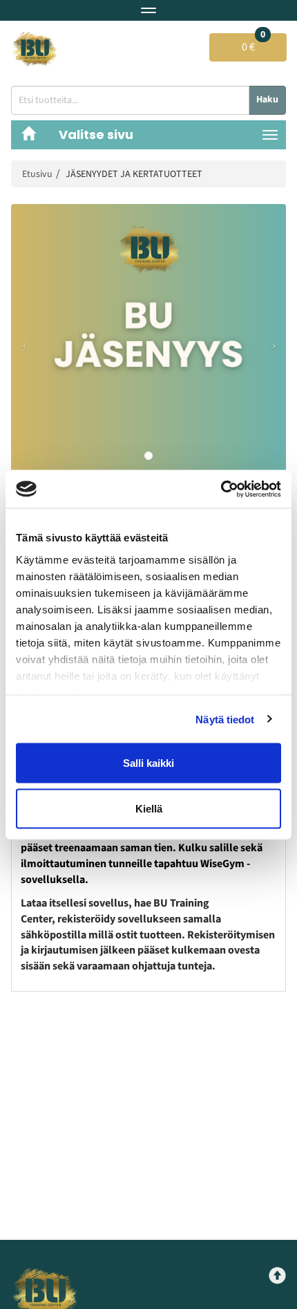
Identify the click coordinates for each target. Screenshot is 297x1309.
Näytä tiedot (224, 719)
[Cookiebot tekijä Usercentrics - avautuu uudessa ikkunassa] (220, 489)
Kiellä (148, 808)
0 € (253, 44)
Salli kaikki (148, 763)
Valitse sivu (96, 134)
